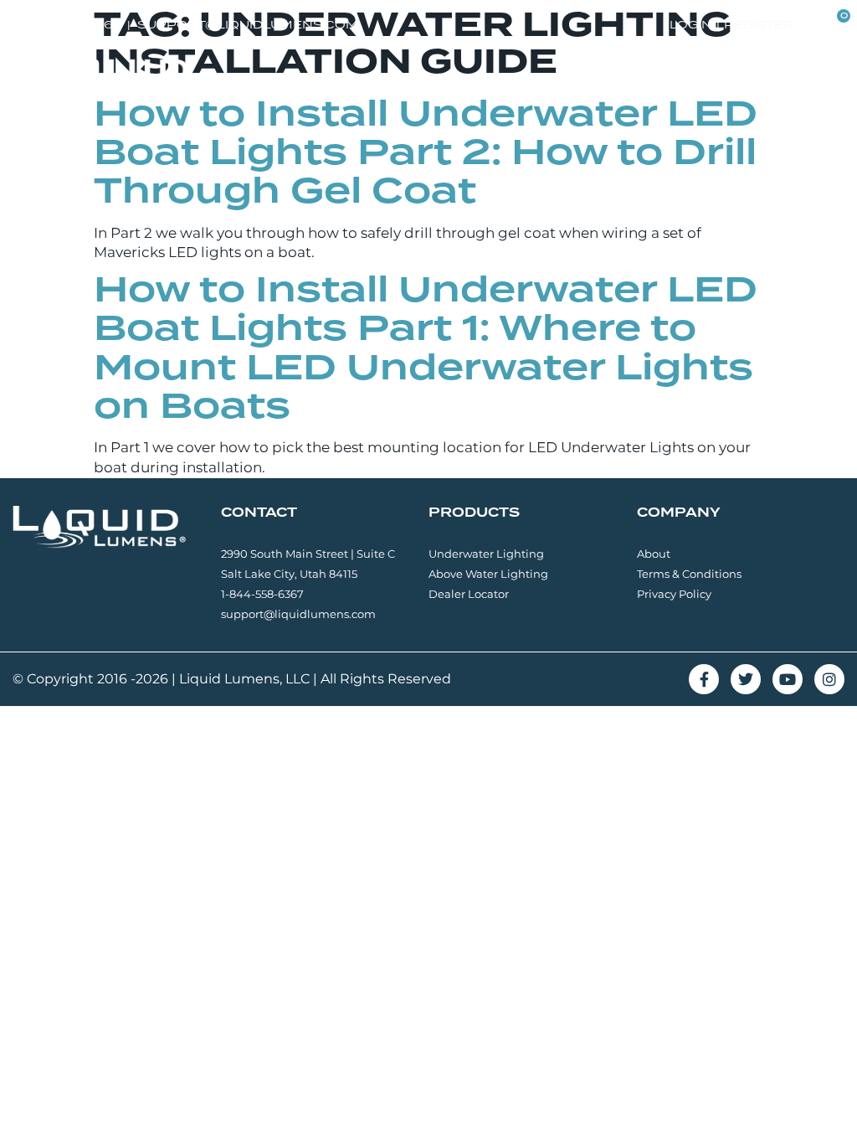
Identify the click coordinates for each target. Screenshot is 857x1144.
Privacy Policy (674, 593)
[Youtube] (787, 679)
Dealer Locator (468, 593)
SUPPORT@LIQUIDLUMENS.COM (247, 24)
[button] (829, 78)
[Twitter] (746, 679)
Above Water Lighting (488, 573)
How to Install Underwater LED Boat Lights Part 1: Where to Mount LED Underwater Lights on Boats (425, 347)
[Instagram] (829, 679)
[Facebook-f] (704, 679)
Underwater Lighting (486, 553)
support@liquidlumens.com (298, 614)
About (653, 553)
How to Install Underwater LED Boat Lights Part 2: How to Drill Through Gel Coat (425, 151)
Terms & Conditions (689, 573)
